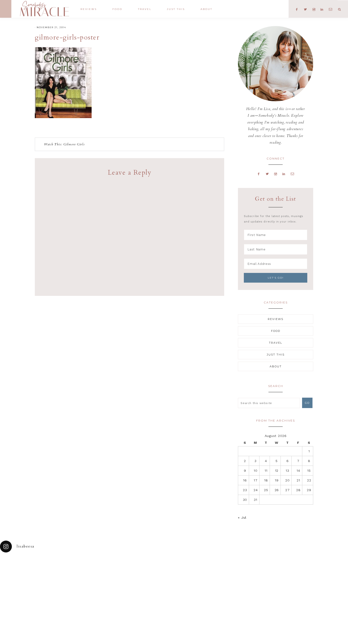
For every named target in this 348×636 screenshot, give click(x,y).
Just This (276, 354)
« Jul (242, 517)
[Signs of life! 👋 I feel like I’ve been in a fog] (239, 570)
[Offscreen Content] (5, 9)
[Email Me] (292, 174)
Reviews (275, 319)
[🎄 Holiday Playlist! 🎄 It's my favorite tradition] (65, 570)
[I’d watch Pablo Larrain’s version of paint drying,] (109, 570)
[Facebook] (258, 174)
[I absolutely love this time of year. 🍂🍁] (326, 570)
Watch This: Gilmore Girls (64, 144)
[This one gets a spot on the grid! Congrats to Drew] (283, 570)
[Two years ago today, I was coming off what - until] (22, 570)
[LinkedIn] (283, 174)
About (276, 366)
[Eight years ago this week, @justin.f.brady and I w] (196, 570)
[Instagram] (275, 174)
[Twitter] (267, 174)
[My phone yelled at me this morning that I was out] (152, 570)
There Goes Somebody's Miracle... (44, 8)
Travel (275, 342)
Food (275, 331)
